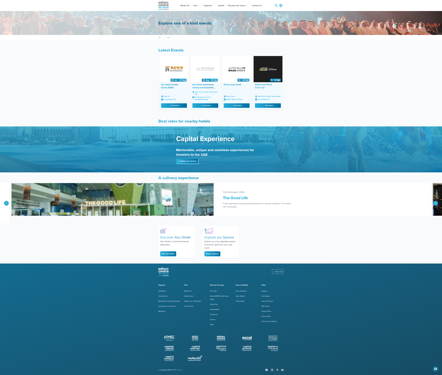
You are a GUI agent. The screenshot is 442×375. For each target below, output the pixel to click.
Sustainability (214, 309)
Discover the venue (236, 5)
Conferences (163, 296)
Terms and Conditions (269, 321)
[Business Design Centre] (273, 338)
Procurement (266, 316)
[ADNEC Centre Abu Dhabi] (163, 271)
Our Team (213, 291)
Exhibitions (162, 291)
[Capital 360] (221, 348)
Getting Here (188, 296)
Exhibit (221, 5)
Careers (213, 319)
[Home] (159, 37)
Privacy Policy (266, 311)
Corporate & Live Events (167, 306)
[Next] (435, 203)
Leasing (264, 291)
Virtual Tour (214, 304)
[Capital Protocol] (247, 348)
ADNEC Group (177, 370)
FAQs (212, 324)
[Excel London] (247, 338)
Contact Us (257, 5)
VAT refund (265, 306)
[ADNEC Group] (169, 338)
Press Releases (241, 291)
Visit (195, 5)
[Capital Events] (169, 348)
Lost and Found (267, 301)
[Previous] (6, 203)
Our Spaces (266, 296)
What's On (185, 5)
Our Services (188, 306)
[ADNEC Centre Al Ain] (221, 338)
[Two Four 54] (195, 358)
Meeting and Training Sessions (169, 301)
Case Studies (240, 296)
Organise (208, 5)
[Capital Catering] (195, 348)
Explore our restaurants (192, 301)
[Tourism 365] (273, 348)
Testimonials (240, 301)
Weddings (161, 311)
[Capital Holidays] (169, 358)
